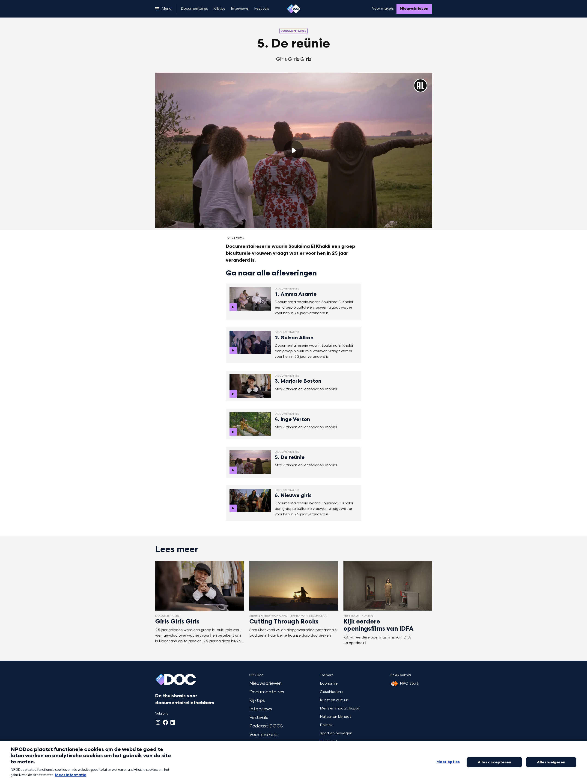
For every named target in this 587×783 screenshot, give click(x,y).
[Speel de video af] (293, 150)
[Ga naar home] (294, 8)
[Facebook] (165, 722)
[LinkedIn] (173, 722)
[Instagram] (158, 722)
